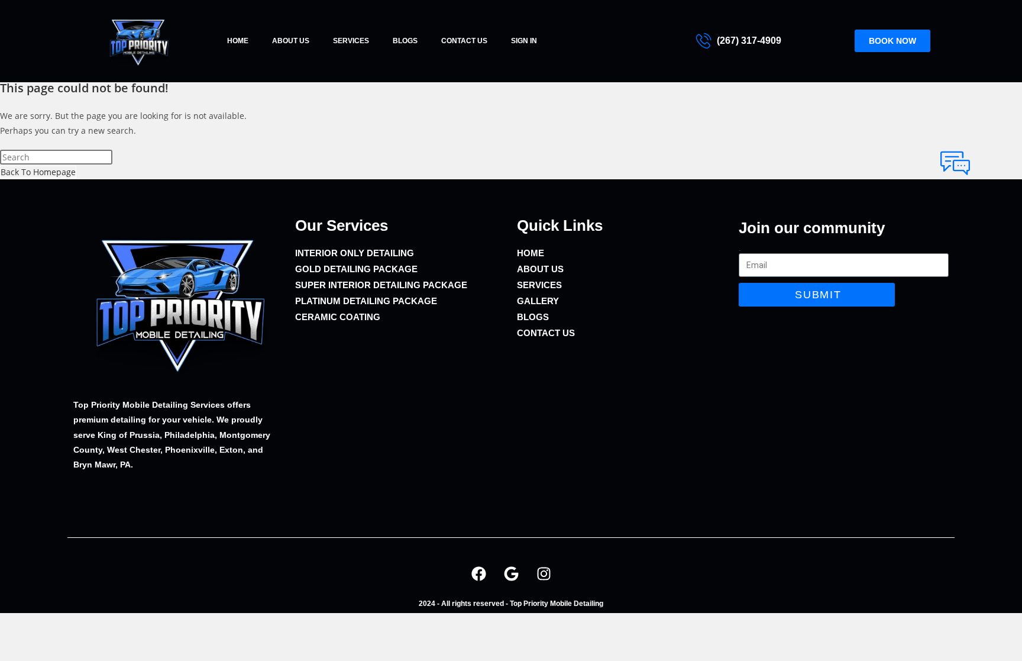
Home (237, 41)
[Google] (511, 573)
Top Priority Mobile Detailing (556, 603)
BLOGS (405, 41)
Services (351, 41)
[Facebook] (478, 573)
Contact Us (464, 41)
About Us (290, 41)
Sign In (524, 41)
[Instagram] (543, 573)
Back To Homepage (38, 172)
